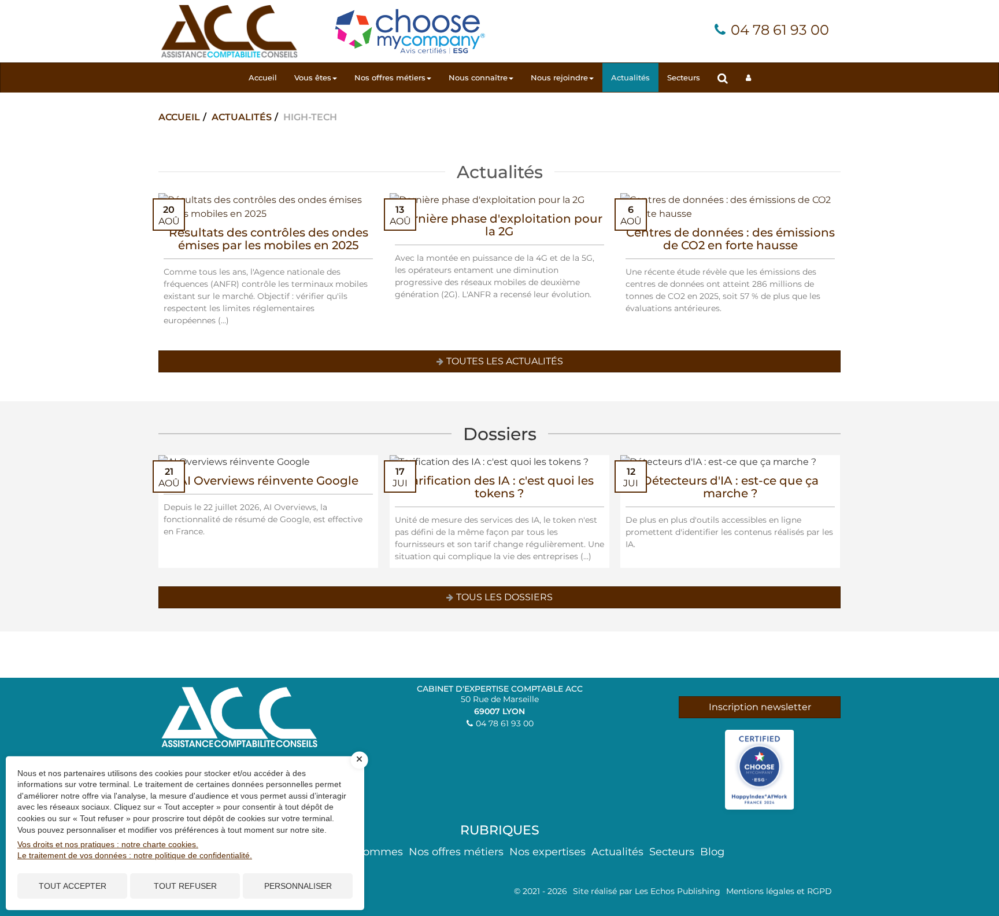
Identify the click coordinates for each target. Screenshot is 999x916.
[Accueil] (229, 30)
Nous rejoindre (559, 77)
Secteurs (683, 77)
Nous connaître (478, 77)
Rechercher (727, 78)
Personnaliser (298, 886)
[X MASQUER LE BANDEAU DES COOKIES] (359, 760)
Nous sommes (365, 851)
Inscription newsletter (760, 706)
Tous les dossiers (504, 597)
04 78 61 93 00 (780, 29)
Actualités (630, 77)
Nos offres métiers (390, 77)
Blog (712, 851)
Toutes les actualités (504, 361)
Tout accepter (72, 886)
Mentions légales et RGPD (779, 891)
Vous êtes (312, 77)
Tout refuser (185, 886)
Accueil (263, 77)
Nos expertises (547, 851)
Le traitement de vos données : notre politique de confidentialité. (134, 855)
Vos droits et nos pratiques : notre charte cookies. (107, 844)
